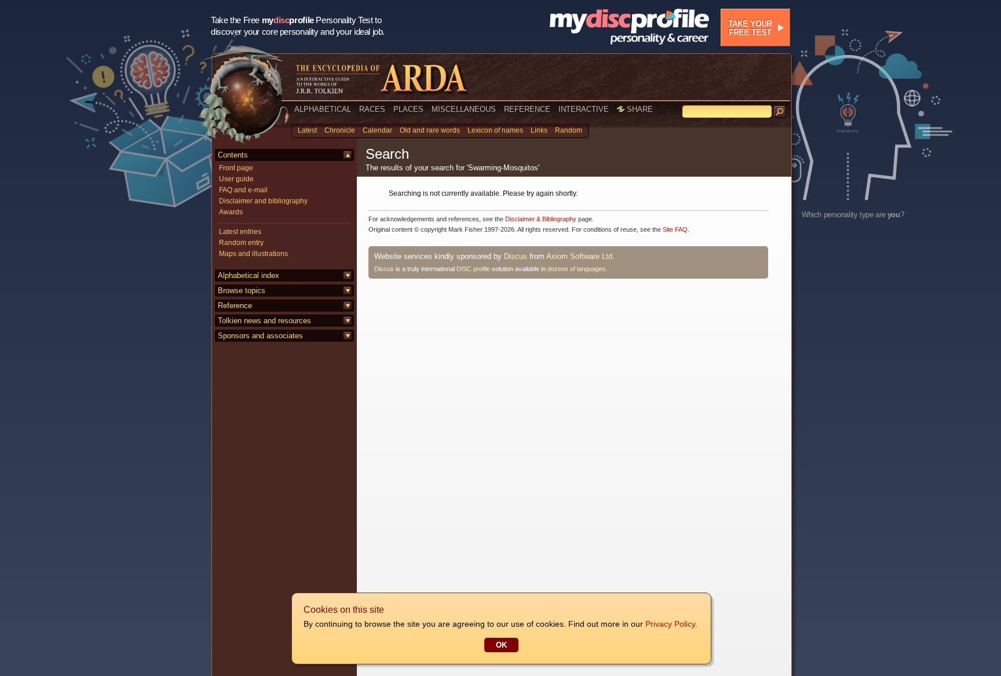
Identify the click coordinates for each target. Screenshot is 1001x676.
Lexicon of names (495, 130)
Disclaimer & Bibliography (540, 218)
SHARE (638, 109)
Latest (307, 130)
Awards (231, 212)
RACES (372, 109)
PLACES (408, 109)
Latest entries (240, 232)
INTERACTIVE (583, 109)
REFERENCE (527, 109)
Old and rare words (430, 130)
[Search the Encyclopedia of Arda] (780, 112)
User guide (236, 179)
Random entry (241, 243)
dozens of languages (576, 268)
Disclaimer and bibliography (263, 201)
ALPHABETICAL (322, 109)
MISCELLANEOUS (464, 109)
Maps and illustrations (253, 254)
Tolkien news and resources (264, 320)
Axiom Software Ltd (579, 256)
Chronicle (339, 130)
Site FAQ (675, 229)
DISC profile (473, 268)
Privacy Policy (670, 624)
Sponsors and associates (260, 335)
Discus (515, 256)
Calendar (377, 130)
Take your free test (750, 27)
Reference (235, 305)
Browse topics (241, 290)
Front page (236, 168)
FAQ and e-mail (243, 190)
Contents (233, 155)
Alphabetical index (248, 275)
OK (501, 645)
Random (568, 130)
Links (539, 130)
